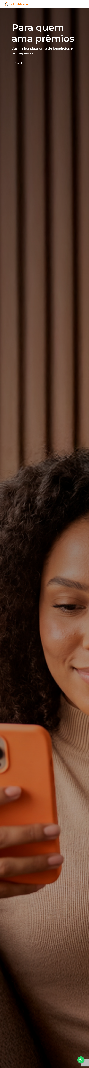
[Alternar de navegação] (81, 4)
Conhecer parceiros (24, 79)
